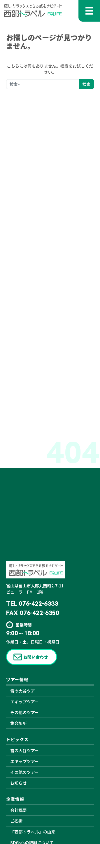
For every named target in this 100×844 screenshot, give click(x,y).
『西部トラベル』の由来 (32, 832)
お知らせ (18, 783)
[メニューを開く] (89, 11)
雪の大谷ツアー (24, 691)
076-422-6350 (39, 613)
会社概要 (18, 810)
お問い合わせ (35, 657)
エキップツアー (24, 701)
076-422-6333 (38, 603)
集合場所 (18, 723)
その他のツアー (24, 712)
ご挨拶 (16, 821)
